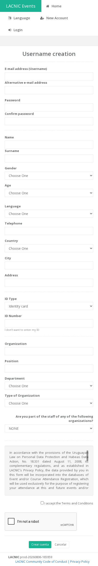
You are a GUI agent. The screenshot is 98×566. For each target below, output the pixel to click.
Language (13, 206)
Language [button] (21, 18)
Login (18, 30)
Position (11, 361)
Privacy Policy (80, 561)
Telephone (13, 223)
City (8, 258)
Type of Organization (22, 395)
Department (15, 378)
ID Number (13, 316)
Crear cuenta (40, 544)
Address (11, 275)
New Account (56, 18)
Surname (12, 151)
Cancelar (61, 544)
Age (8, 185)
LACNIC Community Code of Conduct (41, 561)
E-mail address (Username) (26, 69)
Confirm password (19, 114)
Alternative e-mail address (26, 82)
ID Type (11, 299)
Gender (11, 168)
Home (56, 6)
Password (12, 100)
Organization (16, 344)
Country (11, 241)
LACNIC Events (20, 6)
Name (9, 137)
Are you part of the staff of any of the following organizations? (54, 418)
